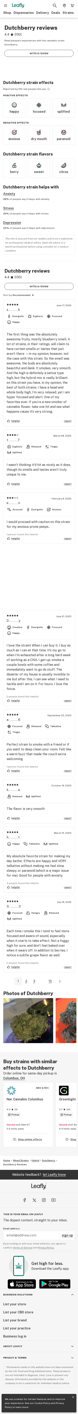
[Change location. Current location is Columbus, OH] (64, 5)
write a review (39, 53)
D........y (14, 621)
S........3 (14, 906)
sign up (67, 1235)
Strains (68, 13)
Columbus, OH (14, 1078)
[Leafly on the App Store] (22, 1284)
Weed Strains (21, 1160)
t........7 (13, 440)
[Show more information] (48, 89)
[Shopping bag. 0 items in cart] (72, 5)
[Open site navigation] (5, 5)
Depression (12, 223)
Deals (55, 13)
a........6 (14, 720)
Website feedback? (39, 1175)
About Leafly (12, 1346)
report (67, 420)
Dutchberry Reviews (15, 1164)
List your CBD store (18, 1312)
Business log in (14, 1336)
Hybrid (35, 1160)
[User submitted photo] (28, 1020)
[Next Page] (60, 981)
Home (6, 1160)
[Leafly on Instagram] (44, 1200)
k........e (13, 790)
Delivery (42, 13)
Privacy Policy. (46, 1247)
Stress (8, 208)
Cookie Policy (42, 1403)
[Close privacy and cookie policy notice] (73, 1397)
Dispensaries (24, 13)
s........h (13, 310)
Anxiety (9, 194)
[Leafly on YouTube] (53, 1200)
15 (50, 981)
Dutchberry (48, 1160)
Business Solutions (18, 1294)
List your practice (17, 1328)
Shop (7, 13)
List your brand (15, 1320)
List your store (14, 1304)
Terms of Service (22, 1247)
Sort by (7, 295)
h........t (13, 837)
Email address (11, 1228)
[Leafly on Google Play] (54, 1284)
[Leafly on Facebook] (24, 1200)
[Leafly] (18, 5)
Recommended (21, 295)
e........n (13, 503)
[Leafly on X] (34, 1200)
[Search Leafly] (54, 5)
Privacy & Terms (15, 1357)
